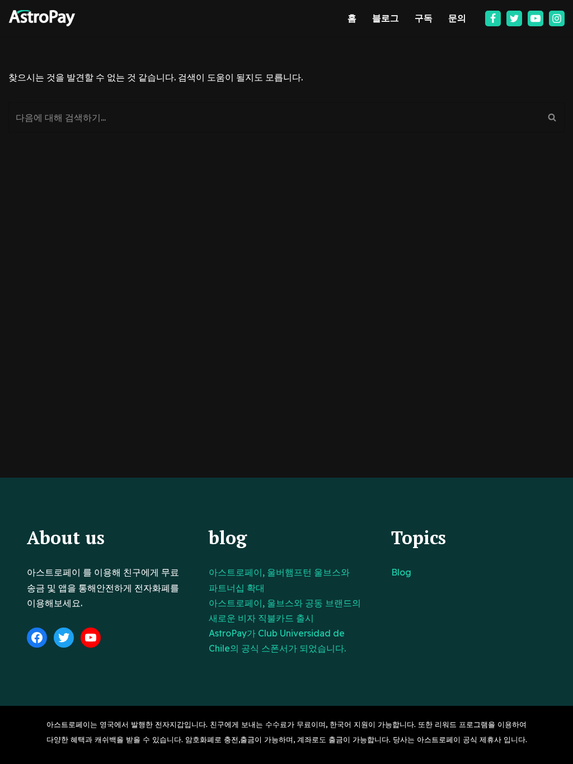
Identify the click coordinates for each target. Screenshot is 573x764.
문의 (457, 17)
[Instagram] (557, 18)
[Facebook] (493, 18)
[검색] (552, 117)
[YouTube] (91, 638)
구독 (424, 17)
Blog (401, 572)
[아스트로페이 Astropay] (42, 18)
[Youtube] (535, 18)
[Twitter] (514, 18)
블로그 (385, 17)
